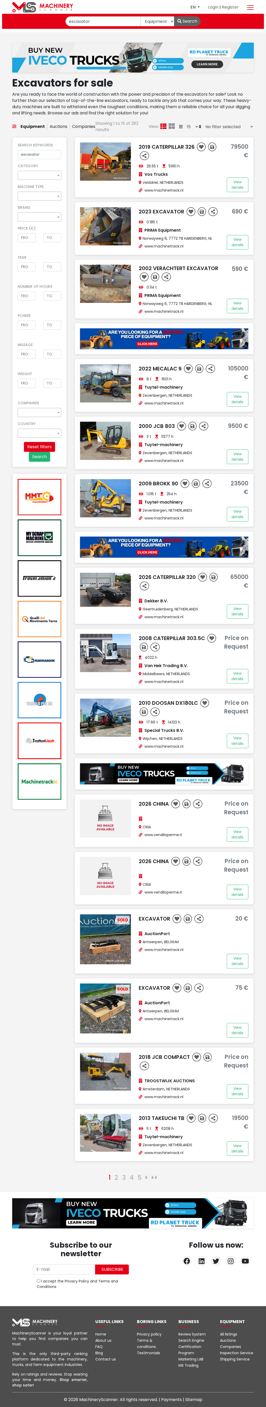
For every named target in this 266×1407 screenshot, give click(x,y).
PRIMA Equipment (162, 230)
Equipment (33, 126)
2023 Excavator (162, 211)
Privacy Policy (77, 1281)
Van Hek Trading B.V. (166, 666)
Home (100, 1334)
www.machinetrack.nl (163, 190)
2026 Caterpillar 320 (168, 577)
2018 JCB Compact (165, 1057)
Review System (192, 1334)
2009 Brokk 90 (159, 483)
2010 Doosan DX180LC (169, 703)
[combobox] (39, 175)
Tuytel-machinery (163, 387)
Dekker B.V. (156, 601)
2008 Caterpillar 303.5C (172, 638)
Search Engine (191, 1340)
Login (214, 7)
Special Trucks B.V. (164, 730)
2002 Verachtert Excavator (178, 268)
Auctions (58, 126)
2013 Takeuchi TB (162, 1118)
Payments (172, 1400)
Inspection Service (236, 1353)
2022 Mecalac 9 (161, 368)
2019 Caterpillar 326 (167, 147)
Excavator (155, 918)
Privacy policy (149, 1334)
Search (189, 21)
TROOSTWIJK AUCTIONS (169, 1081)
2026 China (154, 803)
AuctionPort (157, 934)
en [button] (193, 7)
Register (230, 7)
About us (103, 1340)
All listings (228, 1334)
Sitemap (193, 1400)
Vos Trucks (156, 174)
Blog (99, 1353)
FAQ (99, 1346)
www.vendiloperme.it (163, 834)
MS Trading (188, 1365)
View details (237, 184)
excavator (155, 988)
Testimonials (148, 1353)
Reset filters (39, 447)
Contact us (105, 1359)
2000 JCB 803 (157, 426)
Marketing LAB (190, 1359)
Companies (83, 126)
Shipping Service (235, 1359)
